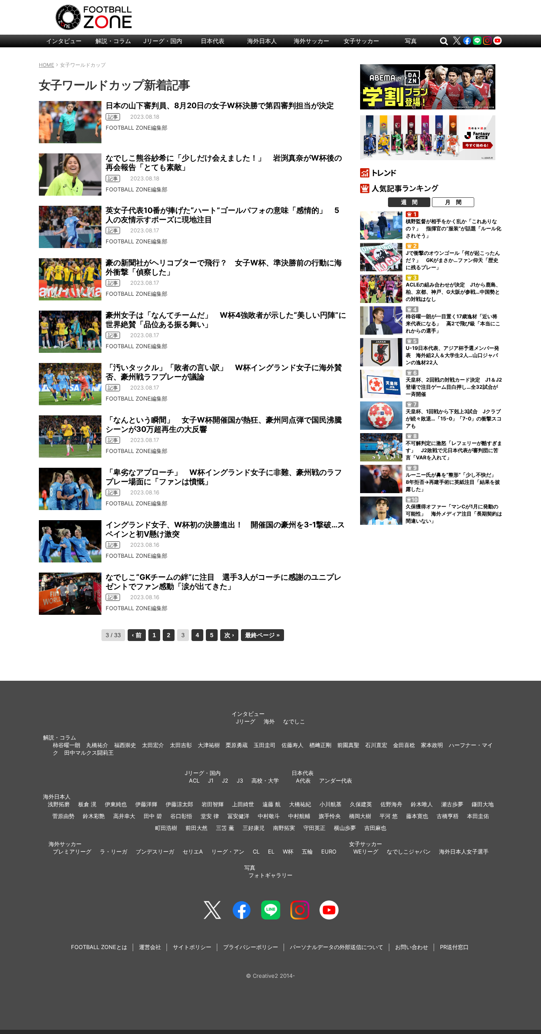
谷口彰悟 (181, 816)
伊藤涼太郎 (179, 804)
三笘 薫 (225, 827)
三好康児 (254, 827)
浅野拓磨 (59, 804)
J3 (240, 780)
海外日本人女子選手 (464, 851)
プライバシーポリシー (250, 947)
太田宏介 (153, 745)
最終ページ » (262, 635)
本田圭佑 (478, 816)
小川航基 (331, 804)
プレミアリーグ (72, 851)
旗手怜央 (330, 816)
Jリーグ (245, 721)
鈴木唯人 (422, 804)
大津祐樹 (209, 745)
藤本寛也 (417, 816)
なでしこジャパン (409, 851)
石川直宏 (376, 745)
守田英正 (314, 827)
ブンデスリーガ (155, 851)
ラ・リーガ (113, 851)
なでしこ (294, 721)
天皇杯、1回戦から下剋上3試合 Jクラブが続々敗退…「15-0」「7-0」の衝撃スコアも (454, 418)
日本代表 (212, 40)
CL (256, 851)
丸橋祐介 (97, 745)
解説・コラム (113, 40)
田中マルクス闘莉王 (89, 752)
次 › (229, 635)
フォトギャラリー (270, 875)
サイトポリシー (192, 947)
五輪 (307, 851)
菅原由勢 (63, 816)
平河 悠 (389, 816)
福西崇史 (125, 745)
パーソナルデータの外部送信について (336, 947)
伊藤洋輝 (146, 804)
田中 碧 (153, 816)
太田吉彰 (181, 745)
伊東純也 (116, 804)
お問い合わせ (411, 947)
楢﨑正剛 (320, 745)
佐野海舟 (391, 804)
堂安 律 (210, 816)
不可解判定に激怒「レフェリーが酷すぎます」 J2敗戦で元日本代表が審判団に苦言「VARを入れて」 (454, 450)
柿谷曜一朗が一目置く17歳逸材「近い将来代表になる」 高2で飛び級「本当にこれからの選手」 (453, 323)
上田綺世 (243, 804)
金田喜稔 (404, 745)
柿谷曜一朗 (66, 745)
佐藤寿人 (292, 745)
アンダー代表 (335, 780)
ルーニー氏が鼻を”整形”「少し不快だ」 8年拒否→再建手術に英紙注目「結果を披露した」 (453, 482)
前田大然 (197, 827)
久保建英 (361, 804)
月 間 (453, 202)
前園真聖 (348, 745)
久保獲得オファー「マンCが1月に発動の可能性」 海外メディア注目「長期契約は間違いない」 (454, 513)
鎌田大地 (483, 804)
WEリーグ (365, 851)
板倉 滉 (87, 804)
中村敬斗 (269, 816)
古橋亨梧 (448, 816)
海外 (269, 721)
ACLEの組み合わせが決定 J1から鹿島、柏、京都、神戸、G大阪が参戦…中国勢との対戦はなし (453, 291)
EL (271, 851)
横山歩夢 (345, 827)
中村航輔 (299, 816)
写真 (411, 40)
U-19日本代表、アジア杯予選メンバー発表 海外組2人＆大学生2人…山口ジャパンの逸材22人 (452, 355)
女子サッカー (361, 40)
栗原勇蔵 (237, 745)
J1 (210, 780)
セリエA (193, 851)
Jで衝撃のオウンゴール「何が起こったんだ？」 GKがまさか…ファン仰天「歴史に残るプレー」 (453, 260)
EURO (328, 851)
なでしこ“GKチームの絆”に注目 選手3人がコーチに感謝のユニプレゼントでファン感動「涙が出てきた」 (224, 582)
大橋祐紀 (300, 804)
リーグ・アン (227, 851)
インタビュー (64, 40)
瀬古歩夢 (452, 804)
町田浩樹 (166, 827)
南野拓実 (284, 827)
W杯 (288, 851)
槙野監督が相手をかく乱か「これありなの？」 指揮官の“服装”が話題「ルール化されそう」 (453, 228)
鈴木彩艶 (94, 816)
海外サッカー (311, 40)
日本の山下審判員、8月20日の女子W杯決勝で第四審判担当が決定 (220, 105)
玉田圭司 (265, 745)
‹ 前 (137, 635)
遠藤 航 (271, 804)
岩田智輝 (213, 804)
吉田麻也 (375, 827)
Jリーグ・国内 (162, 40)
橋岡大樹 (360, 816)
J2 (225, 780)
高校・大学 (265, 780)
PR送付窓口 (454, 947)
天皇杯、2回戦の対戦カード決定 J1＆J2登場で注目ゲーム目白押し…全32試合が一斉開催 (454, 386)
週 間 (409, 202)
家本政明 (432, 745)
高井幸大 (124, 816)
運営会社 (150, 947)
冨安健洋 (238, 816)
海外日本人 (262, 40)
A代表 (303, 780)
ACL (194, 780)
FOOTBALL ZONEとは (99, 947)
